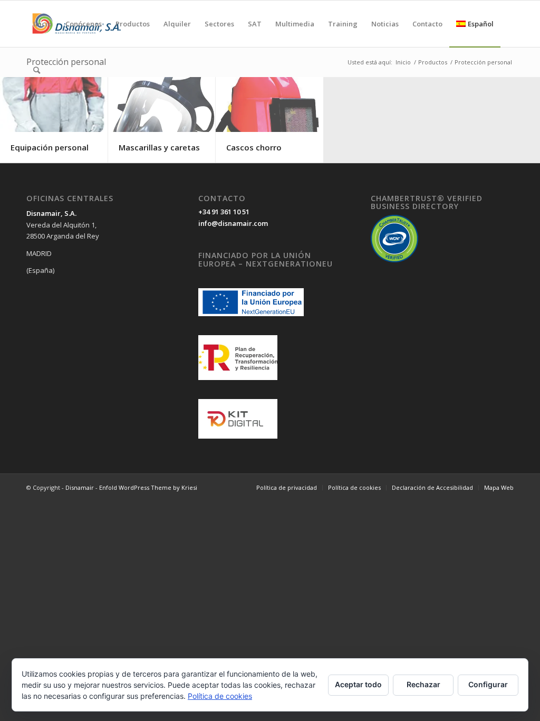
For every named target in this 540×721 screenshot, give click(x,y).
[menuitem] (42, 24)
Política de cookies (220, 695)
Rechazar (423, 684)
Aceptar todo (358, 684)
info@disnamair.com (233, 223)
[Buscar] (36, 70)
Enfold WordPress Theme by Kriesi (148, 487)
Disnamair (79, 487)
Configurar (488, 684)
